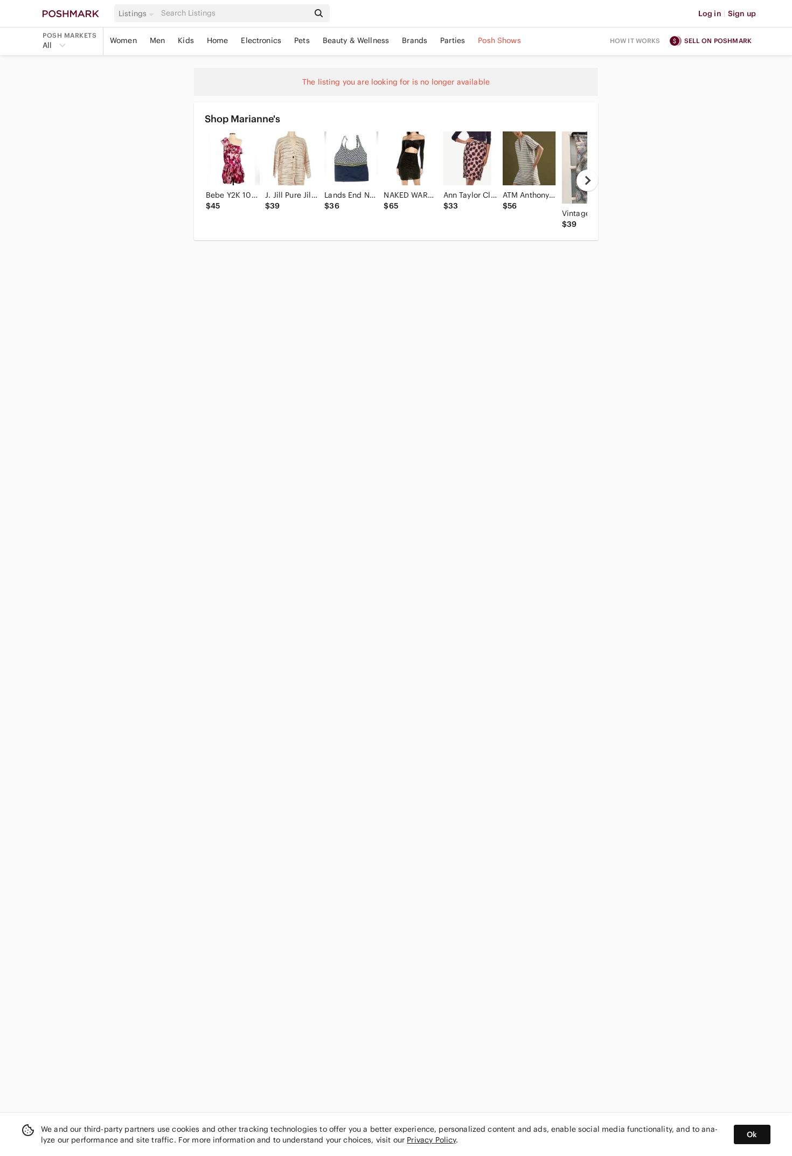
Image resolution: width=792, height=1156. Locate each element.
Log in (709, 13)
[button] (138, 13)
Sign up (742, 13)
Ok (752, 1134)
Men (157, 40)
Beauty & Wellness (356, 40)
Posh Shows (499, 40)
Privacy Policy (431, 1140)
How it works (635, 41)
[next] (587, 180)
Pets (302, 40)
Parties (452, 40)
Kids (186, 40)
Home (217, 40)
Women (123, 40)
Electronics (261, 40)
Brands (414, 40)
